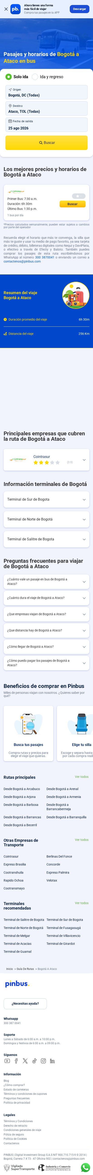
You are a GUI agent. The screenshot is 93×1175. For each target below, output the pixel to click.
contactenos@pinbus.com (22, 261)
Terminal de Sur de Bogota (64, 920)
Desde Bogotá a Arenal (62, 789)
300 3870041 (44, 257)
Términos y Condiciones (18, 1121)
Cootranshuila (13, 872)
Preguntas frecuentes (17, 1098)
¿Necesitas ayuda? (25, 1003)
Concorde (53, 864)
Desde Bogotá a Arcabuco (22, 789)
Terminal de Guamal (17, 951)
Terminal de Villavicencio (63, 936)
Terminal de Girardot (60, 943)
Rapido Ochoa (13, 880)
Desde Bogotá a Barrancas (22, 817)
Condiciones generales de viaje (22, 1130)
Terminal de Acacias (17, 943)
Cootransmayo (14, 888)
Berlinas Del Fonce (59, 856)
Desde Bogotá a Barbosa (21, 805)
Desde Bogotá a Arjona (20, 797)
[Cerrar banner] (6, 9)
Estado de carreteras (16, 1089)
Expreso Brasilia (15, 864)
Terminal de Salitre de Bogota (24, 920)
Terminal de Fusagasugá (63, 928)
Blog (6, 1080)
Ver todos (81, 777)
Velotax (51, 880)
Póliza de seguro (14, 1134)
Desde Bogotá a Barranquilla (66, 817)
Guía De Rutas (26, 969)
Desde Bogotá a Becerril (20, 825)
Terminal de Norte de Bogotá (23, 928)
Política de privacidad (17, 1102)
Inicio (10, 969)
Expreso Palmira (57, 872)
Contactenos (11, 1143)
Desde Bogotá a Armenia (63, 797)
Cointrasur (11, 856)
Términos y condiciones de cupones (25, 1093)
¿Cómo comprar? (14, 1085)
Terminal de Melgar (17, 936)
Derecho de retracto (15, 1125)
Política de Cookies (15, 1138)
